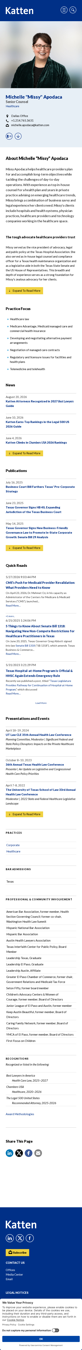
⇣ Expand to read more (24, 290)
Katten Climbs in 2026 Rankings (36, 442)
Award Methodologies (20, 1114)
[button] (9, 1153)
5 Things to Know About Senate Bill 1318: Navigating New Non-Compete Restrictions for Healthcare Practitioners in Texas (40, 631)
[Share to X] (19, 1153)
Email (9, 1279)
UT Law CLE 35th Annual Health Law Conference (38, 734)
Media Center (14, 1274)
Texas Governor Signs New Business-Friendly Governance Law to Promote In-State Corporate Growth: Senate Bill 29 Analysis (39, 532)
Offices (10, 1270)
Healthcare (12, 106)
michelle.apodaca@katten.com (30, 125)
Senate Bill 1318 (25, 645)
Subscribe (19, 1252)
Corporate (13, 845)
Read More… (13, 605)
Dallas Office (19, 116)
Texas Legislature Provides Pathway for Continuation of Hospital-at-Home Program (39, 685)
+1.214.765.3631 (22, 120)
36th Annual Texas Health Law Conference (35, 764)
